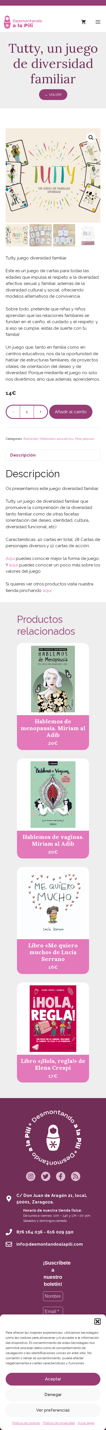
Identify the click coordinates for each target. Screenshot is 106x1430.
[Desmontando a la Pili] (23, 22)
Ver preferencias (53, 1410)
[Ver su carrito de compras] (83, 22)
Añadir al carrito (71, 411)
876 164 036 (29, 1232)
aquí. (47, 590)
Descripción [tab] (23, 455)
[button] (97, 1321)
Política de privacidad (59, 1423)
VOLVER (53, 95)
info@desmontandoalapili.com (49, 1244)
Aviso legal (86, 1423)
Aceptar (53, 1379)
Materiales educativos (56, 439)
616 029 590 (60, 1232)
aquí (13, 565)
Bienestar (30, 439)
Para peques (84, 439)
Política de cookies (26, 1423)
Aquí (10, 558)
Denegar (53, 1394)
